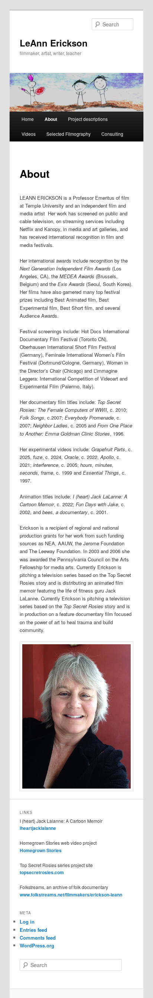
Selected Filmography (68, 134)
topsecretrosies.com (42, 872)
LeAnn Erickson (54, 42)
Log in (27, 921)
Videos (29, 134)
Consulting (112, 134)
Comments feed (38, 937)
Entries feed (33, 929)
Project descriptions (88, 119)
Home (28, 119)
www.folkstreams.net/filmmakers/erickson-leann (71, 894)
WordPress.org (37, 945)
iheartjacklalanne (38, 828)
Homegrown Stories (41, 850)
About (51, 119)
